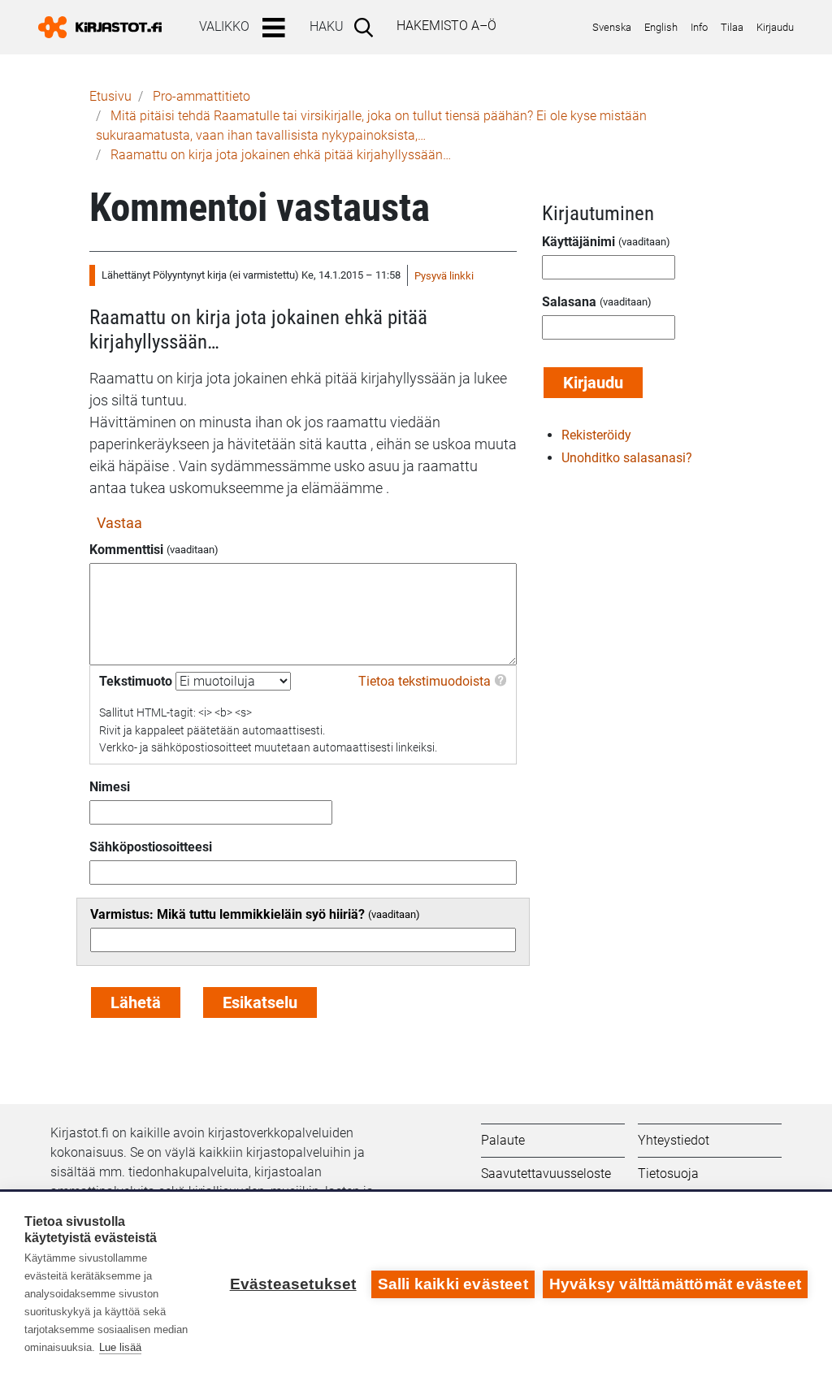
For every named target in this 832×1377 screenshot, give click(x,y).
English (661, 27)
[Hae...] (367, 26)
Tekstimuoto (135, 681)
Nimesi (109, 787)
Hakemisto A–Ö (446, 25)
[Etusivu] (106, 27)
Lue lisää (120, 1347)
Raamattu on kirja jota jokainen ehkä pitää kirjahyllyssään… (280, 154)
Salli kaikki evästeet (453, 1284)
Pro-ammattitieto (201, 96)
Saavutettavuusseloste (546, 1173)
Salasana (569, 302)
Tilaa (732, 27)
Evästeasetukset (293, 1284)
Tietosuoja (668, 1173)
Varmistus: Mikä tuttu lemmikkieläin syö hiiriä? (227, 914)
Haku (327, 26)
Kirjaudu (775, 27)
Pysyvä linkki (444, 276)
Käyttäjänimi (578, 241)
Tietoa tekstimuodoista (424, 681)
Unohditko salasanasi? (626, 457)
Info (699, 27)
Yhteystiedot (673, 1140)
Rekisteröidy (596, 435)
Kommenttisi (126, 549)
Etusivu (110, 96)
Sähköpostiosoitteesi (150, 847)
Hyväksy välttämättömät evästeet (675, 1284)
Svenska (611, 27)
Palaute (503, 1140)
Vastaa (119, 522)
